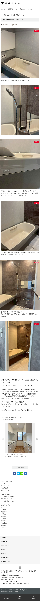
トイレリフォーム (8, 501)
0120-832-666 (9, 577)
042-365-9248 (19, 577)
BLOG (4, 554)
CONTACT (5, 558)
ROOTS (4, 542)
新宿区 (4, 521)
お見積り (6, 598)
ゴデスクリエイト (13, 591)
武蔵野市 (5, 516)
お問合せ (20, 598)
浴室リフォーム (7, 499)
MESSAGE (5, 546)
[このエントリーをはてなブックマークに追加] (25, 473)
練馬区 (4, 525)
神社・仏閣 (5, 490)
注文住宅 (5, 488)
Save (37, 30)
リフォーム (5, 486)
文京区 (4, 523)
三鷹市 (4, 518)
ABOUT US (6, 562)
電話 (33, 598)
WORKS (4, 537)
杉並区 (4, 527)
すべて (4, 483)
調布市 (4, 512)
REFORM (5, 550)
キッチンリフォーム (8, 496)
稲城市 (4, 514)
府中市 (4, 509)
